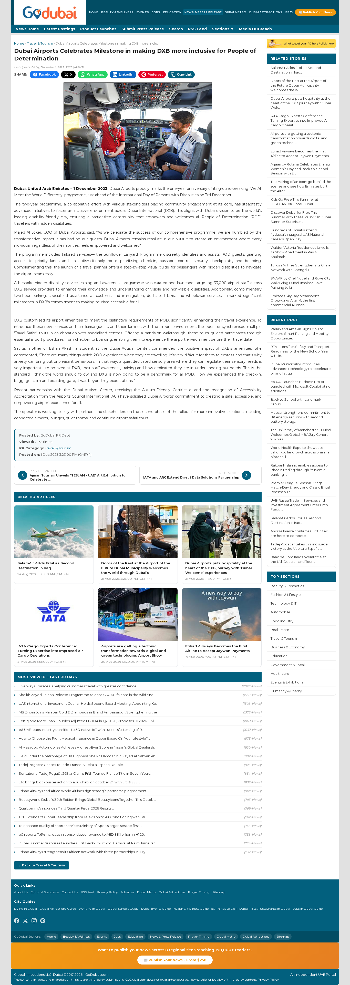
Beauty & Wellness (117, 12)
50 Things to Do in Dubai (230, 908)
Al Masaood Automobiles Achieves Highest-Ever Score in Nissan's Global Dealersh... (87, 747)
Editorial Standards (45, 892)
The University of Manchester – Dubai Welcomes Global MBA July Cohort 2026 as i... (301, 434)
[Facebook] (16, 921)
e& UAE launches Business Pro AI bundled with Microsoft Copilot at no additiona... (301, 386)
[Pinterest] (42, 921)
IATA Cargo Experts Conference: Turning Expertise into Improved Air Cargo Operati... (300, 120)
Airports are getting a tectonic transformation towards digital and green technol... (299, 138)
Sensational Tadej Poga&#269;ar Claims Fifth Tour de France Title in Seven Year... (85, 773)
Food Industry (282, 621)
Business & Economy (288, 647)
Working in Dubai (92, 908)
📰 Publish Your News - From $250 (175, 960)
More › (326, 58)
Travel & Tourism (40, 43)
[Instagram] (34, 921)
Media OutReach (255, 29)
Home (93, 12)
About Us (21, 892)
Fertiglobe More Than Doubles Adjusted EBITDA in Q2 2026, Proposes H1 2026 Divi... (87, 721)
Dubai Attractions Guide (58, 908)
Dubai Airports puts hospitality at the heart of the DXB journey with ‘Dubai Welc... (301, 103)
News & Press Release (203, 12)
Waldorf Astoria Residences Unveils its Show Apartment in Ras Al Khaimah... (299, 252)
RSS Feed (197, 29)
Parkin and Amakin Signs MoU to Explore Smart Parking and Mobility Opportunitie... (299, 333)
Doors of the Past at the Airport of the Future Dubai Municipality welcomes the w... (298, 85)
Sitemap (218, 892)
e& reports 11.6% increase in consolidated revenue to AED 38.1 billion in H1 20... (82, 834)
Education (172, 12)
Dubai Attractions (265, 12)
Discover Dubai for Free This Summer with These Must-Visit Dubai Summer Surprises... (301, 217)
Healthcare (280, 674)
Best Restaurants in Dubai (270, 908)
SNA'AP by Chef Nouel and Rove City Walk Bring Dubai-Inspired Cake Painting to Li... (300, 282)
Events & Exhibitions (287, 682)
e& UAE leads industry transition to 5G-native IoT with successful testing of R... (81, 730)
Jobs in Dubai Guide (308, 908)
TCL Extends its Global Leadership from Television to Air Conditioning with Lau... (84, 817)
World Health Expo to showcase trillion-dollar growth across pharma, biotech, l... (300, 452)
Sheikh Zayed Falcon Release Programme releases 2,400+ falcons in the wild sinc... (87, 695)
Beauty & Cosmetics (287, 586)
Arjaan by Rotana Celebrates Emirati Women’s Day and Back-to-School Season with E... (300, 168)
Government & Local (288, 665)
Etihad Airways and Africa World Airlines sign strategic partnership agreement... (84, 791)
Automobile (280, 612)
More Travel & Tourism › (235, 497)
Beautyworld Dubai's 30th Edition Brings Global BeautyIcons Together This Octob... (87, 799)
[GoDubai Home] (50, 12)
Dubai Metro (235, 12)
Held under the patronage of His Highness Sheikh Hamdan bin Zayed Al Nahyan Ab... (88, 756)
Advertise (127, 892)
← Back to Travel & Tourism (41, 865)
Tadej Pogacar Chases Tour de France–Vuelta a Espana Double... (72, 765)
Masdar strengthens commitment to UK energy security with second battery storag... (301, 417)
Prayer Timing (199, 892)
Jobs (156, 12)
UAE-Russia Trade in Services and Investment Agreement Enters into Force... (299, 505)
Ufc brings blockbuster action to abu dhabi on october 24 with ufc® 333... (79, 782)
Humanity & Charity (286, 691)
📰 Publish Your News (315, 12)
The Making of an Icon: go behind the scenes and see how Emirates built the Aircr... (301, 186)
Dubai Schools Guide (123, 908)
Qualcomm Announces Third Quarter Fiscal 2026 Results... (66, 808)
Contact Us (69, 892)
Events (143, 12)
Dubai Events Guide (156, 908)
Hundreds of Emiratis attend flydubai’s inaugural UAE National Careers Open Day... (297, 234)
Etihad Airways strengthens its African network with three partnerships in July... (83, 852)
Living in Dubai (25, 908)
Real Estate (280, 630)
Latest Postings (59, 29)
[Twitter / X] (25, 921)
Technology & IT (283, 603)
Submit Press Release (142, 29)
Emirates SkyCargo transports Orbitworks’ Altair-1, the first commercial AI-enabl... (295, 300)
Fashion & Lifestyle (286, 595)
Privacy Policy (107, 892)
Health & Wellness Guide (191, 908)
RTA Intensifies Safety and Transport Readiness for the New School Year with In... (300, 351)
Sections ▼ (223, 29)
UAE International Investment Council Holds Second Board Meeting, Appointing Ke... (88, 703)
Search (176, 29)
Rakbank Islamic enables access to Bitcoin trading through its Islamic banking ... (299, 469)
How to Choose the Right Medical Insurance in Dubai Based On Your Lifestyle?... (84, 738)
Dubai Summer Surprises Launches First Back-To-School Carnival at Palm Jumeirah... (88, 843)
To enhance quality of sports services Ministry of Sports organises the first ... (80, 826)
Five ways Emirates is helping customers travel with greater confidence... (79, 686)
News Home (27, 29)
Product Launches (98, 29)
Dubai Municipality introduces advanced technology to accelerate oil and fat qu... (301, 368)
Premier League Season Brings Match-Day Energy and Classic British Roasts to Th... (301, 487)
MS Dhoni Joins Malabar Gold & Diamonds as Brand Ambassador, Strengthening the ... (89, 712)
